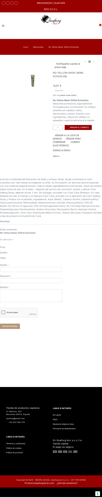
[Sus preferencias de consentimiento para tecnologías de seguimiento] (97, 493)
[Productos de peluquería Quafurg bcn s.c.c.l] (51, 25)
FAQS (55, 419)
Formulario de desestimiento (64, 428)
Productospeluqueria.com (39, 483)
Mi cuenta (57, 415)
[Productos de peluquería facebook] (7, 426)
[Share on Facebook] (62, 156)
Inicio (26, 47)
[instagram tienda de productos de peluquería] (12, 3)
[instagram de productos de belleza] (12, 426)
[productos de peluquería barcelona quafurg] (8, 3)
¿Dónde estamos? (67, 483)
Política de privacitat (14, 452)
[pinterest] (16, 3)
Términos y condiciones (15, 443)
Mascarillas (38, 47)
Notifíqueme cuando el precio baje (67, 65)
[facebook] (3, 3)
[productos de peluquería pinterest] (16, 426)
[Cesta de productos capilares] (98, 25)
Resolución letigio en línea (63, 424)
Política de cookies (13, 448)
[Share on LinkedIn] (78, 156)
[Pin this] (73, 156)
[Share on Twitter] (68, 156)
